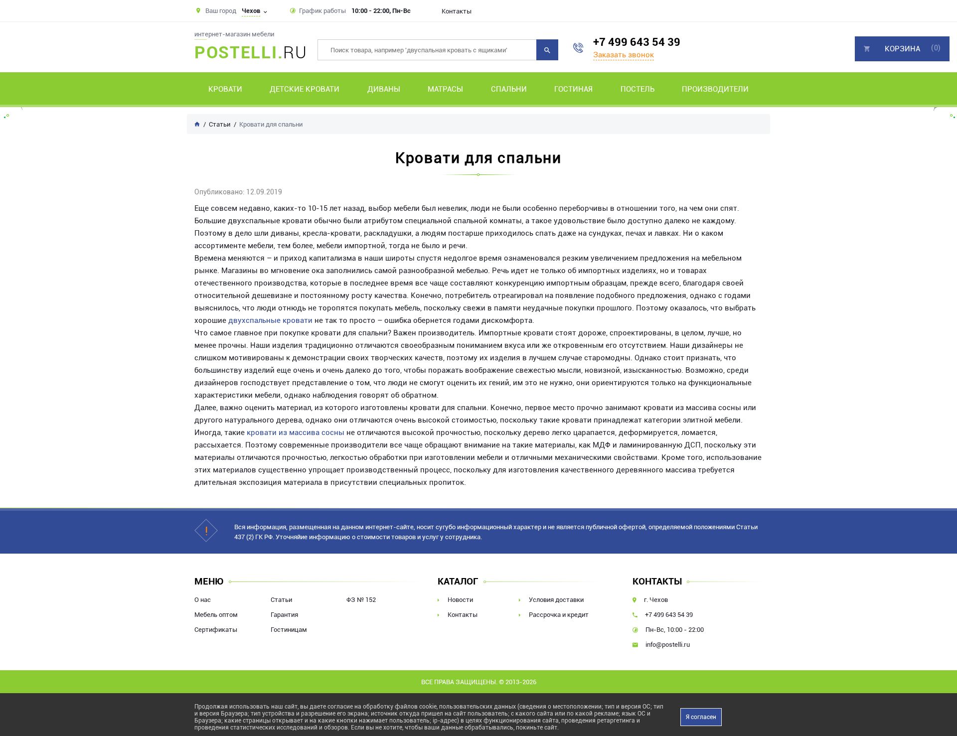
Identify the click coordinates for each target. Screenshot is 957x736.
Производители (715, 89)
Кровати (225, 89)
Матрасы (445, 89)
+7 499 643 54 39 (636, 42)
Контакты (457, 11)
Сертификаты (215, 629)
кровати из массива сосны (295, 432)
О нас (202, 599)
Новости (460, 599)
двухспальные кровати (270, 320)
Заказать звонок (623, 54)
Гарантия (284, 614)
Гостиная (573, 89)
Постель (637, 89)
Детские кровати (304, 89)
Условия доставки (556, 599)
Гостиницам (289, 629)
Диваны (383, 89)
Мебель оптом (216, 614)
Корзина (902, 48)
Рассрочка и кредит (559, 614)
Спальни (509, 89)
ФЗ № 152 (361, 599)
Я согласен (701, 717)
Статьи (281, 599)
